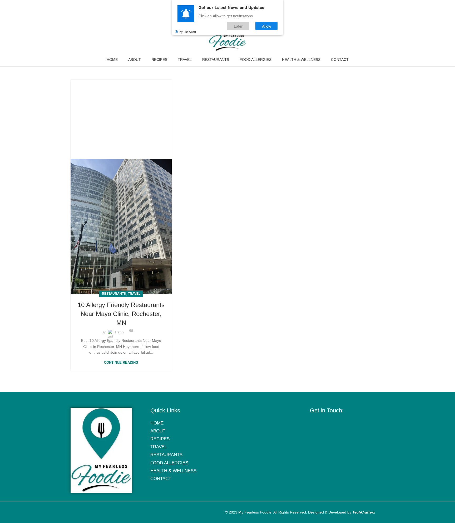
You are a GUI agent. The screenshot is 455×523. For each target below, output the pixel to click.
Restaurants (114, 293)
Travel (134, 293)
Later (238, 26)
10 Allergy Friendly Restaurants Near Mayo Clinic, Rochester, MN (121, 313)
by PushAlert (188, 31)
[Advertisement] (121, 117)
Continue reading (121, 362)
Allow (266, 26)
